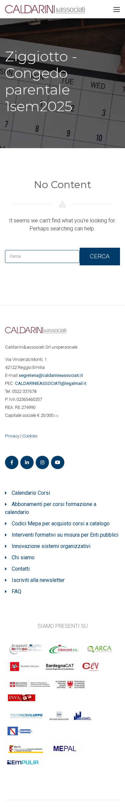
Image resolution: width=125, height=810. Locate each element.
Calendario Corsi (31, 493)
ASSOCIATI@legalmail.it (51, 383)
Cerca (100, 256)
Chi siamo (23, 557)
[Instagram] (42, 462)
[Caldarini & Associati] (45, 9)
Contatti (21, 569)
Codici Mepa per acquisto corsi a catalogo (61, 523)
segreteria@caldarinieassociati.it (51, 375)
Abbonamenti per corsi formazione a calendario (50, 508)
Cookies (30, 435)
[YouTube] (57, 462)
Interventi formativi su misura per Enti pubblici (65, 535)
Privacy (12, 435)
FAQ (16, 591)
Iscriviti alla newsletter (38, 580)
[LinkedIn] (27, 462)
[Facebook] (11, 462)
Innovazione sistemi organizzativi (51, 546)
